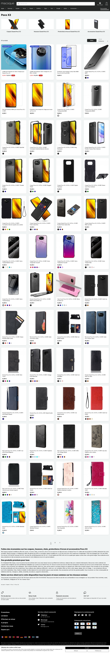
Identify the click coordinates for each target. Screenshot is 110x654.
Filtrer (91, 40)
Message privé (45, 626)
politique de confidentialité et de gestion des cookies (41, 650)
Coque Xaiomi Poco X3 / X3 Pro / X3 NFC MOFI (95, 72)
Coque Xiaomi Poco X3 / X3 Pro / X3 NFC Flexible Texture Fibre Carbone (95, 148)
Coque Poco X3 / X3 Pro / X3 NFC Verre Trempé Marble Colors (12, 261)
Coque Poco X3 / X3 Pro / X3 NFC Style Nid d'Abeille (13, 148)
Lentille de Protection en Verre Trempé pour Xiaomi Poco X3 (13, 72)
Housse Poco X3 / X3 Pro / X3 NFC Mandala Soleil (96, 489)
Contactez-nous (7, 626)
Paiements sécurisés (62, 596)
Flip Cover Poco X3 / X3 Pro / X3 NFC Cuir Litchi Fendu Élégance (12, 451)
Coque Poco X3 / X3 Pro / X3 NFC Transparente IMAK (65, 110)
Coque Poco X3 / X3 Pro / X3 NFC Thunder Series (13, 186)
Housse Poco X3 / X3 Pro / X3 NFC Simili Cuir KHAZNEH (68, 375)
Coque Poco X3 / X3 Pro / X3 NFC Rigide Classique (67, 186)
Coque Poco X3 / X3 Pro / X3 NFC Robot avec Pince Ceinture (95, 186)
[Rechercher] (19, 3)
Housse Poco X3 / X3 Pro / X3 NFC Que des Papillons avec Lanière (96, 451)
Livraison (4, 616)
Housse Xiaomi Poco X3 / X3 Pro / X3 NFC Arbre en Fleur (95, 527)
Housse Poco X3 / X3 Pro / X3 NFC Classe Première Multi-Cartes (12, 337)
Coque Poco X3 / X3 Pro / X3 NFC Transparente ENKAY (93, 110)
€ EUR (77, 633)
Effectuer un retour (8, 619)
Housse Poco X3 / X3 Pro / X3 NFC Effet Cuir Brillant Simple (68, 337)
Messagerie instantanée (47, 621)
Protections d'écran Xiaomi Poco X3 (69, 31)
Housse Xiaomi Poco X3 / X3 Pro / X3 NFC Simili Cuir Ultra (95, 375)
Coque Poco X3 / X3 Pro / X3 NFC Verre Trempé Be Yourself (40, 261)
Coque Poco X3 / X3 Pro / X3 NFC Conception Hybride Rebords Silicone (39, 148)
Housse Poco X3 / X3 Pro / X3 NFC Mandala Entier (13, 527)
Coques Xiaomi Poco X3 (14, 31)
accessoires (54, 551)
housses (31, 551)
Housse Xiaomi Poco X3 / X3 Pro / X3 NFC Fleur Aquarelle (67, 527)
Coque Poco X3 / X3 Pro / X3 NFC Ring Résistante (67, 148)
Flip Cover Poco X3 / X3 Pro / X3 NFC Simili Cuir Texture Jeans (95, 337)
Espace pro (5, 629)
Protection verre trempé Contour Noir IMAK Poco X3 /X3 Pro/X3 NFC (68, 72)
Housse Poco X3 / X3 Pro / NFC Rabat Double (41, 413)
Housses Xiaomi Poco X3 (41, 31)
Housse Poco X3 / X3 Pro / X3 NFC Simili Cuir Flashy (96, 413)
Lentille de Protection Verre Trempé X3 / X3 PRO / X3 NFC (41, 72)
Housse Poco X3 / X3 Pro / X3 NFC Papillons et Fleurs (41, 451)
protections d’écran (43, 551)
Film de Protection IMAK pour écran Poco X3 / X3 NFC (13, 110)
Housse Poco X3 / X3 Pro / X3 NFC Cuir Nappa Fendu (67, 413)
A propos (4, 623)
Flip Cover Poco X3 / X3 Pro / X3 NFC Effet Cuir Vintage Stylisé (68, 451)
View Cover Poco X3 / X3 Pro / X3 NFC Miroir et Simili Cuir (68, 299)
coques (26, 551)
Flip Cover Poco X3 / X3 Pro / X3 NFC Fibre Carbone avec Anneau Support (13, 489)
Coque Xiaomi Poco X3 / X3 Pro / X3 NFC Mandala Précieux (40, 527)
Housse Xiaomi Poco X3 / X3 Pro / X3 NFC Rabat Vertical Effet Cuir (40, 299)
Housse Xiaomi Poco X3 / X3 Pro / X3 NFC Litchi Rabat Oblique (12, 413)
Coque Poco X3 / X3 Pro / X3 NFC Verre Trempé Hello (95, 261)
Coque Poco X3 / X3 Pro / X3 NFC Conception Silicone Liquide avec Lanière (12, 224)
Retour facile (32, 596)
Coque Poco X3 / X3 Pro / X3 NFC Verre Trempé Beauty (12, 299)
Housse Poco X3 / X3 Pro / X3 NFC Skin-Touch (12, 375)
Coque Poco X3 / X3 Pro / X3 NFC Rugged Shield (40, 186)
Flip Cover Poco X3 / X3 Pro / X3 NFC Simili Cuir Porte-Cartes (40, 337)
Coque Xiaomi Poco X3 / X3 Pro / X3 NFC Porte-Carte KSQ (40, 224)
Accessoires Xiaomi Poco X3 (96, 31)
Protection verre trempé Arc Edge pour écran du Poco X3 (41, 110)
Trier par (100, 39)
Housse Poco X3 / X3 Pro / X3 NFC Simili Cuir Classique (96, 299)
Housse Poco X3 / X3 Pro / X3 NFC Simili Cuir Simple (41, 489)
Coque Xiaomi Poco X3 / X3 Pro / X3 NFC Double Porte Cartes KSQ (67, 224)
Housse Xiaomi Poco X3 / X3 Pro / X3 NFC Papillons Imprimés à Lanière (67, 489)
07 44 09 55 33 (45, 617)
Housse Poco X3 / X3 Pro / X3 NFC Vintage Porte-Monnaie (40, 375)
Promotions (5, 612)
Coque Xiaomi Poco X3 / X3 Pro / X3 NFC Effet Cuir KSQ (95, 224)
